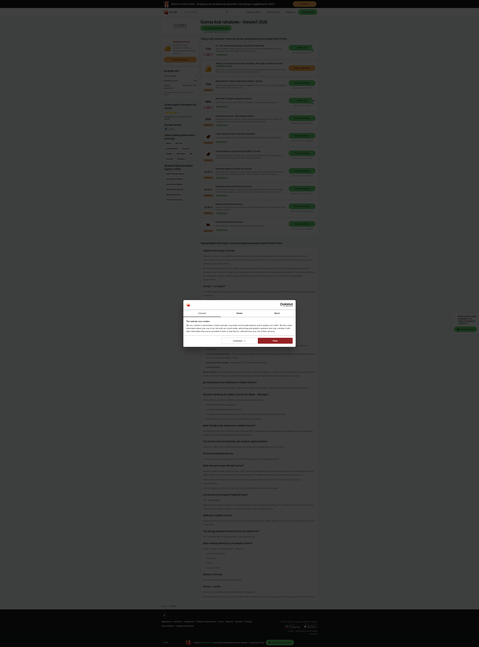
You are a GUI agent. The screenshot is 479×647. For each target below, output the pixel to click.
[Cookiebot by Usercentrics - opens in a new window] (282, 305)
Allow (275, 341)
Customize (237, 341)
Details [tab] (240, 313)
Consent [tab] (202, 313)
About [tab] (277, 313)
